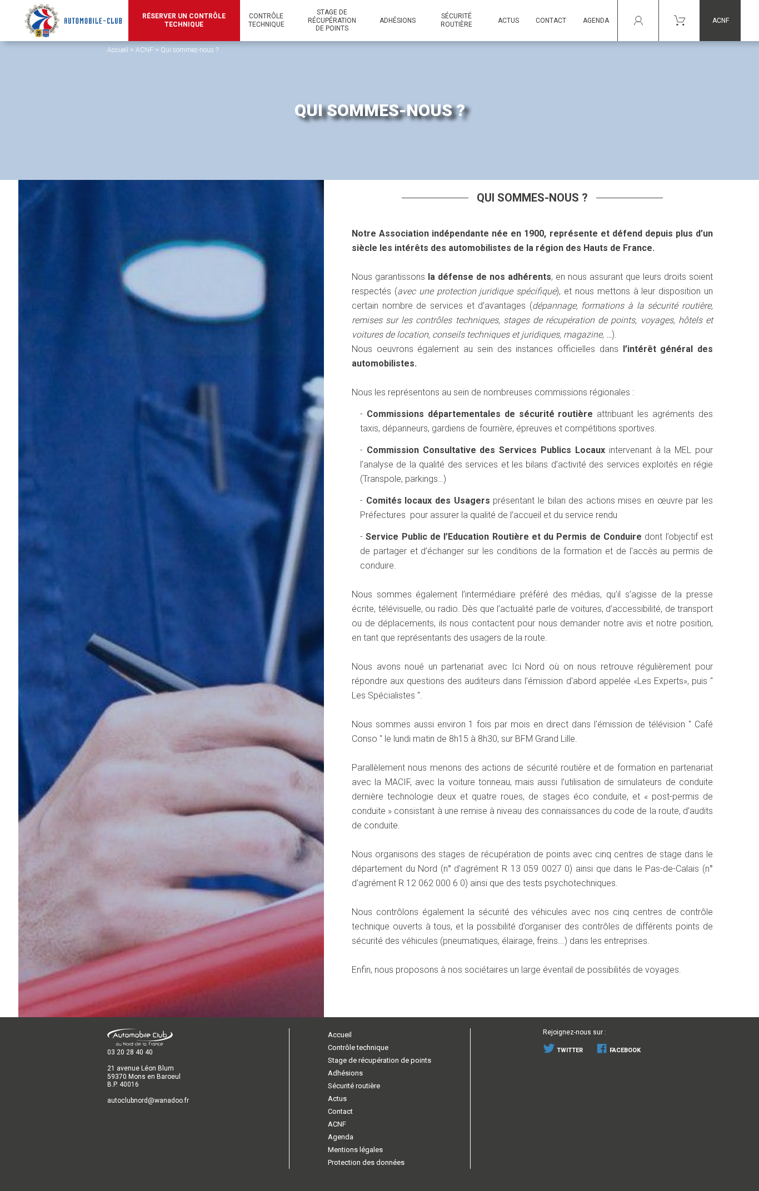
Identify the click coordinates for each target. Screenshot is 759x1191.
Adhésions (345, 1073)
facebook (624, 1050)
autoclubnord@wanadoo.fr (148, 1100)
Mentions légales (355, 1149)
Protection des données (366, 1162)
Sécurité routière (456, 20)
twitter (569, 1050)
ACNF (720, 20)
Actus (337, 1098)
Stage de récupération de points (379, 1060)
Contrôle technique (358, 1047)
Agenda (340, 1137)
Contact (340, 1111)
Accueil (117, 50)
